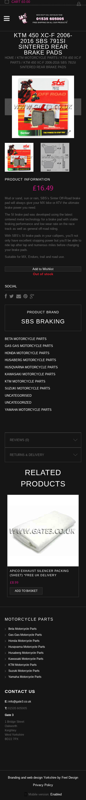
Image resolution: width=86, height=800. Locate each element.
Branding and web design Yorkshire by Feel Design (43, 777)
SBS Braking (43, 321)
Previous (9, 106)
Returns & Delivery (27, 455)
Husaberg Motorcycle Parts (30, 360)
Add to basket (26, 591)
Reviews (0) (19, 440)
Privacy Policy (43, 785)
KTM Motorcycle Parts (37, 58)
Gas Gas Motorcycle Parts (29, 346)
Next (76, 106)
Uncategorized (18, 402)
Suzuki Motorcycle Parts (27, 388)
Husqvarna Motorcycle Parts (31, 367)
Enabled (56, 794)
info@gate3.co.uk (19, 701)
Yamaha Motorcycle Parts (28, 410)
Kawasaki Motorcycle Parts (30, 374)
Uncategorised (18, 395)
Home (9, 58)
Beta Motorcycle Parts (26, 339)
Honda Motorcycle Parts (27, 353)
